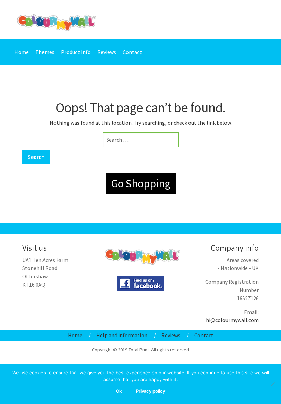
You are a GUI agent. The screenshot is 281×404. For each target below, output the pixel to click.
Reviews (106, 52)
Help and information (121, 335)
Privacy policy (150, 391)
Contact (132, 52)
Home (21, 52)
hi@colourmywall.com (232, 320)
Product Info (76, 52)
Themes (44, 52)
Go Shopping (140, 183)
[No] (272, 384)
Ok (119, 391)
